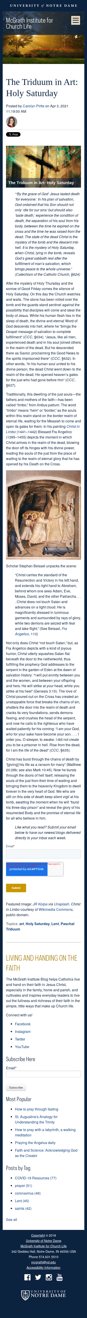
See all (11, 1219)
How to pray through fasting (36, 1109)
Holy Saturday (38, 923)
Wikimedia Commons (55, 909)
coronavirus (28, 1193)
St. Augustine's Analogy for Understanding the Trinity (36, 1119)
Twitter (20, 1039)
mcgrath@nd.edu (43, 1262)
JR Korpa (40, 904)
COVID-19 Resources (35, 1177)
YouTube (22, 1046)
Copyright (38, 1235)
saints (23, 1208)
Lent (55, 923)
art (21, 923)
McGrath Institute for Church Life (29, 23)
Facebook (23, 1023)
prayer (23, 1185)
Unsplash (61, 904)
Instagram (23, 1031)
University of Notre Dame (43, 1240)
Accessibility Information (43, 1267)
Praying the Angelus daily (35, 1142)
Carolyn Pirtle (33, 105)
